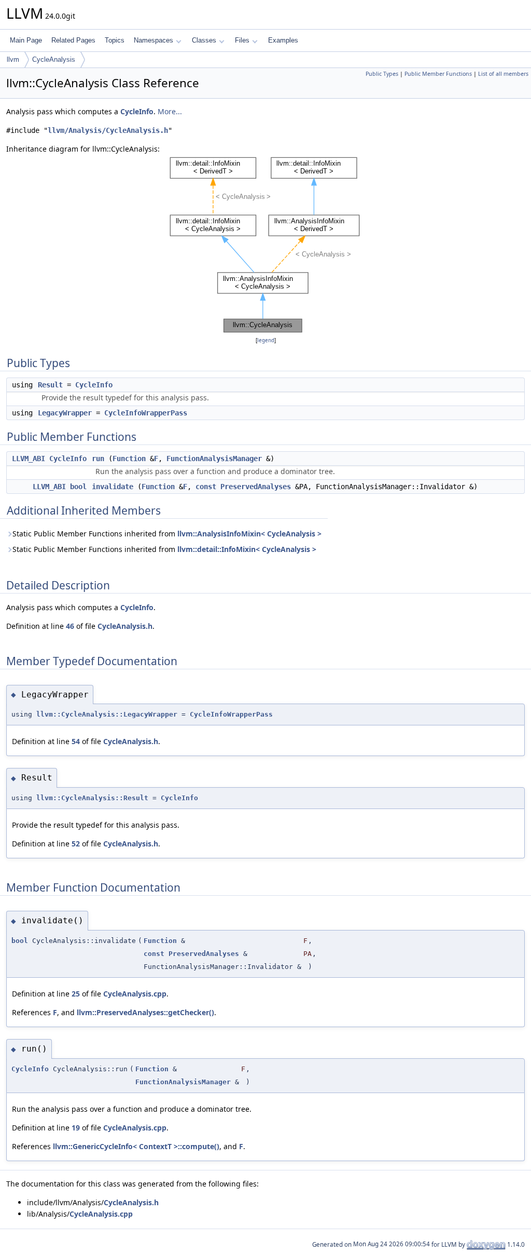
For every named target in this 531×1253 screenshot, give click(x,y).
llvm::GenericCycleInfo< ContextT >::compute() (136, 1146)
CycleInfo (136, 111)
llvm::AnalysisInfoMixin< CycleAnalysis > (249, 533)
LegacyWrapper (65, 413)
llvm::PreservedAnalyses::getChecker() (145, 1012)
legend (265, 340)
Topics (114, 40)
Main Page (26, 40)
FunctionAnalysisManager (214, 458)
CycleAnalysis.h (124, 626)
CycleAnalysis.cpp (134, 994)
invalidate (112, 486)
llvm (13, 59)
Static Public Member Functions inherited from (167, 533)
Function (129, 458)
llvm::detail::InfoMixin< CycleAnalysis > (246, 549)
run (98, 458)
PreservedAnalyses (255, 486)
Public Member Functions (438, 73)
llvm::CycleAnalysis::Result (92, 798)
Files (242, 40)
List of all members (503, 73)
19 (76, 1128)
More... (170, 111)
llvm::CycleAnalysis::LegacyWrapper (106, 714)
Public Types (382, 73)
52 (76, 843)
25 (76, 994)
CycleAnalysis (53, 59)
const (205, 486)
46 (70, 626)
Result (50, 385)
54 (76, 741)
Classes (204, 40)
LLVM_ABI (28, 458)
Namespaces (153, 40)
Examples (283, 40)
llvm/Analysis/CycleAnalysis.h (108, 130)
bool (78, 486)
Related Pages (73, 40)
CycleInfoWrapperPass (145, 413)
